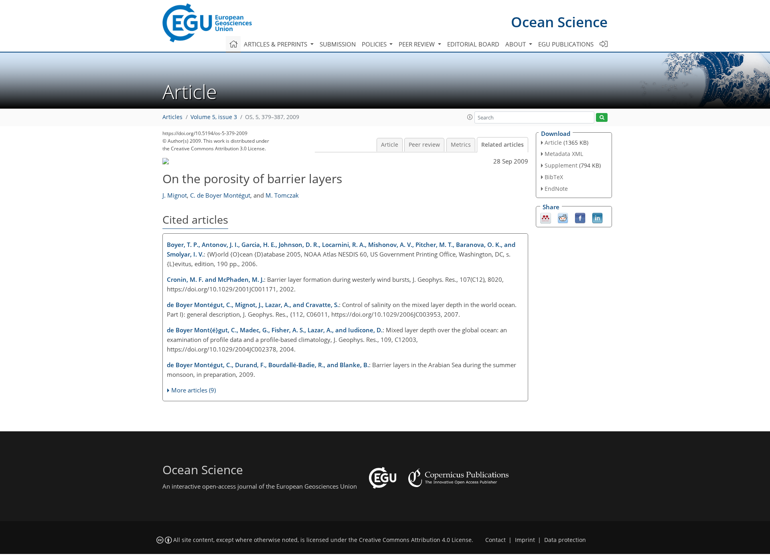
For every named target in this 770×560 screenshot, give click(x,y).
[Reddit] (562, 217)
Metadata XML (564, 154)
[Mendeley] (545, 217)
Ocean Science (559, 21)
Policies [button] (375, 44)
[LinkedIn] (597, 217)
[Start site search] (602, 117)
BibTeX (554, 177)
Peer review (424, 144)
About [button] (516, 44)
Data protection (565, 540)
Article (389, 144)
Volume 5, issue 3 (213, 117)
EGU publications (566, 44)
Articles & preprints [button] (276, 44)
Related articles (502, 144)
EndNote (556, 188)
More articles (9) (193, 390)
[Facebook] (580, 217)
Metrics (461, 144)
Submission (338, 44)
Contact (495, 540)
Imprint (525, 540)
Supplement (561, 165)
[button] (470, 117)
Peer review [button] (417, 44)
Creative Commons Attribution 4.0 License (415, 540)
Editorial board (473, 44)
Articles (172, 117)
